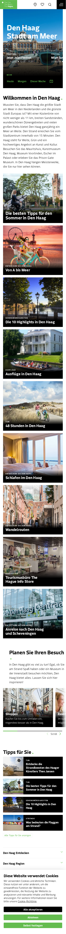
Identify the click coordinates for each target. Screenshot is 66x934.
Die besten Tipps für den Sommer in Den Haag (41, 787)
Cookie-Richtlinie (27, 901)
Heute (10, 81)
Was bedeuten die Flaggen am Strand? (42, 824)
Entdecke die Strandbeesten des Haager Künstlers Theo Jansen (42, 767)
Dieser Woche (38, 81)
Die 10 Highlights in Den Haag (41, 806)
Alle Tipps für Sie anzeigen (17, 835)
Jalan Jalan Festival (19, 57)
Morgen (22, 81)
